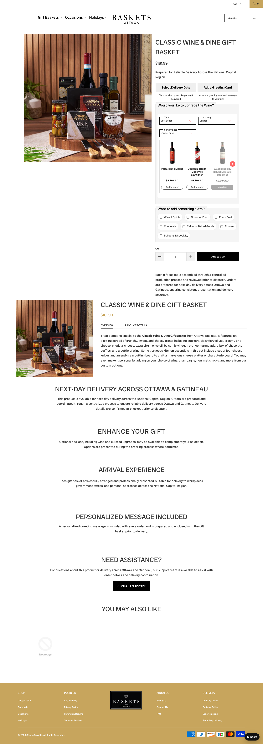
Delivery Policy (210, 707)
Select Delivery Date (176, 87)
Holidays (22, 720)
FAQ (159, 713)
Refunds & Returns (73, 713)
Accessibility (70, 700)
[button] (50, 18)
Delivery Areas (210, 700)
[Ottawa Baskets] (131, 18)
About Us (161, 700)
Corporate (23, 707)
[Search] (254, 18)
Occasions (23, 713)
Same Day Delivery (212, 720)
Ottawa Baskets (34, 735)
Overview (107, 325)
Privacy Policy (71, 707)
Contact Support (131, 586)
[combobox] (241, 18)
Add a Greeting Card (218, 87)
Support (252, 737)
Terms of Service (73, 720)
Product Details (136, 325)
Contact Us (162, 707)
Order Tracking (210, 713)
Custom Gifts (24, 700)
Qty (157, 248)
